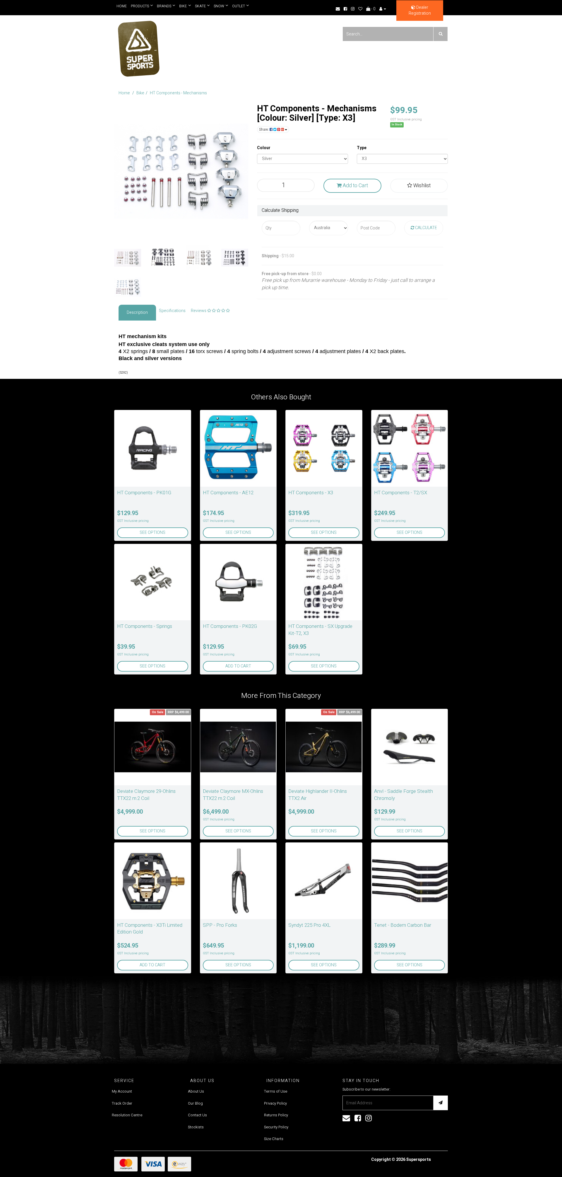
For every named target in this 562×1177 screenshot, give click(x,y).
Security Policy (276, 1127)
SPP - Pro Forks (220, 925)
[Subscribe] (440, 1103)
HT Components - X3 (310, 492)
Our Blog (195, 1103)
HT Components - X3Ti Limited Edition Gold (149, 928)
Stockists (196, 1127)
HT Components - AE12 (228, 492)
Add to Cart (355, 186)
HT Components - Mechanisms (178, 93)
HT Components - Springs (144, 626)
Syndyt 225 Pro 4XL (309, 925)
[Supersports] (138, 47)
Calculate (425, 228)
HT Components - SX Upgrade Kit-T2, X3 (320, 630)
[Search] (440, 34)
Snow (217, 6)
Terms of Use (275, 1091)
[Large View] (127, 257)
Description (137, 312)
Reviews (199, 311)
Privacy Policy (275, 1103)
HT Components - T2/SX (400, 492)
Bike (182, 6)
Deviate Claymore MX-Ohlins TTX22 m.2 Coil (233, 795)
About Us (196, 1091)
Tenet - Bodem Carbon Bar (402, 925)
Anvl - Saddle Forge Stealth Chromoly (403, 795)
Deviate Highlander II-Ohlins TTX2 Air (317, 795)
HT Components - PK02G (230, 626)
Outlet (236, 6)
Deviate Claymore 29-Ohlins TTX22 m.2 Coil (146, 795)
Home (121, 6)
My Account (122, 1091)
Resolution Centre (127, 1115)
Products (140, 6)
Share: (264, 129)
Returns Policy (276, 1115)
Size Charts (273, 1139)
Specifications (172, 311)
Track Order (122, 1103)
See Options (152, 532)
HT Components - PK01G (144, 492)
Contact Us (197, 1115)
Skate (198, 6)
